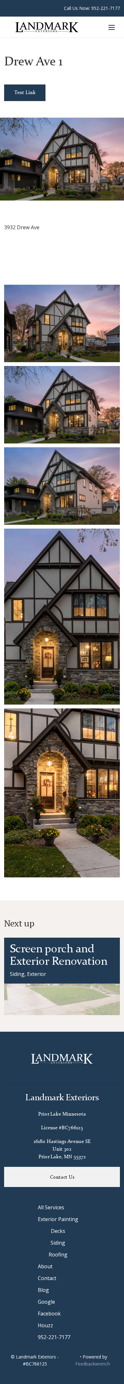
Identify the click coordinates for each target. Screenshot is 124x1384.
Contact (47, 1278)
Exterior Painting (58, 1219)
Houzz (45, 1325)
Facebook (49, 1313)
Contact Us (62, 1177)
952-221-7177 (54, 1337)
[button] (111, 27)
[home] (51, 27)
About (45, 1266)
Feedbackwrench (92, 1364)
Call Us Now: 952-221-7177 (92, 8)
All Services (51, 1207)
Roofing (58, 1254)
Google (46, 1301)
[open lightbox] (62, 323)
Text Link (25, 92)
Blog (43, 1289)
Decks (58, 1230)
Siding (58, 1242)
